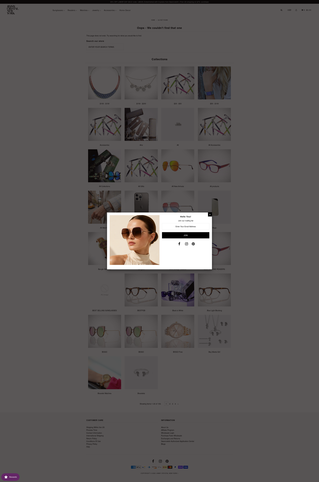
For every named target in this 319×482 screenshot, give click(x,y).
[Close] (210, 214)
